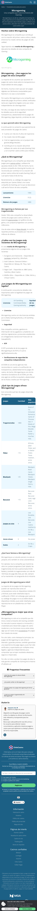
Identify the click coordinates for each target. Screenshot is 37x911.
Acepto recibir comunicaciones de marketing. (16, 779)
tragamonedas (12, 220)
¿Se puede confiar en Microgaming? (14, 682)
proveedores (23, 631)
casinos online (15, 163)
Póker (5, 453)
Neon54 (18, 859)
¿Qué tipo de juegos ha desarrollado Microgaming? (14, 675)
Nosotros (18, 815)
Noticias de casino (18, 812)
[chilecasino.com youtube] (18, 797)
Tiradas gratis (19, 841)
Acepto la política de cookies (11, 780)
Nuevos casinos (18, 832)
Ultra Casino (18, 862)
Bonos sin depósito (18, 845)
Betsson (18, 853)
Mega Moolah (21, 229)
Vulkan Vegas (18, 865)
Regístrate (18, 785)
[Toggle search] (31, 2)
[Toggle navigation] (35, 2)
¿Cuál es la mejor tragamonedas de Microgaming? (14, 695)
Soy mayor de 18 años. (9, 777)
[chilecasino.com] (8, 2)
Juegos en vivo (8, 524)
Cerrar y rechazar (10, 909)
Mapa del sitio (18, 824)
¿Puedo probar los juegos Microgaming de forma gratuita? (18, 688)
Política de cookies (18, 818)
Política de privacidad (18, 821)
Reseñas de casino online (18, 835)
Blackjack (6, 477)
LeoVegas (7, 258)
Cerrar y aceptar (27, 909)
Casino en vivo (18, 838)
